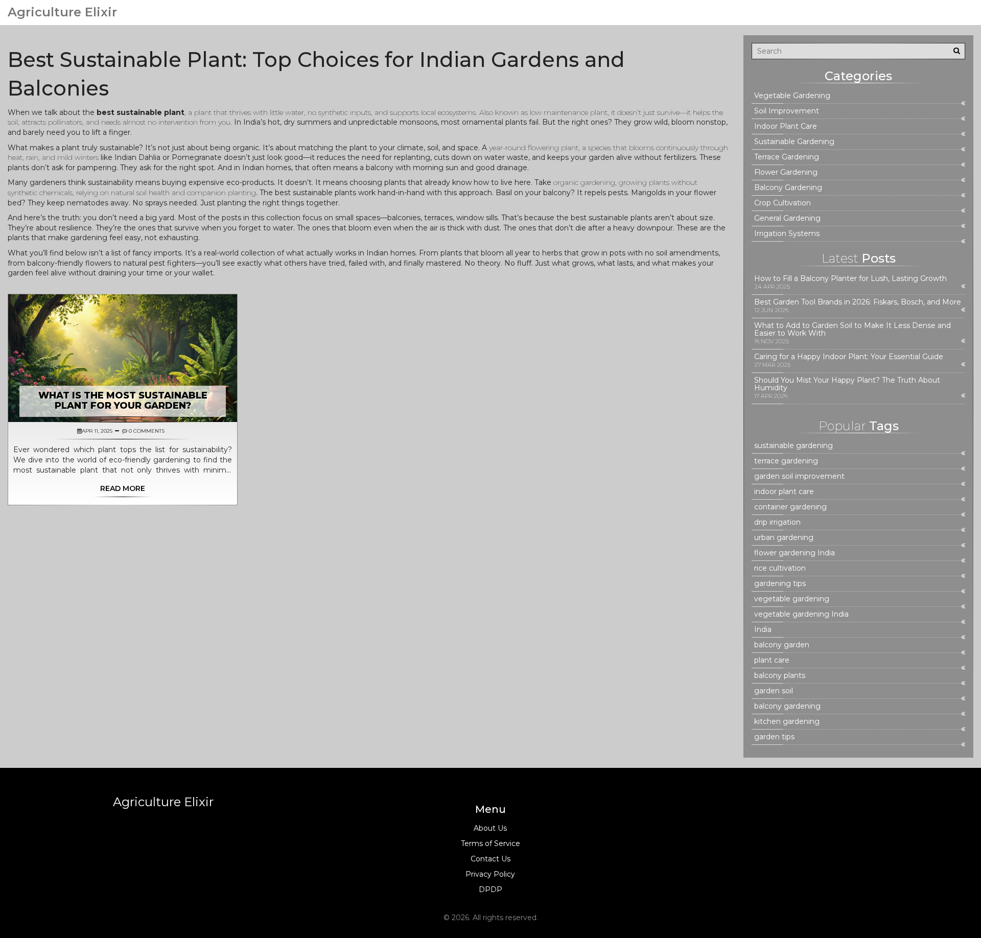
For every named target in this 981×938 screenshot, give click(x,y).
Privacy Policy (490, 874)
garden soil (773, 691)
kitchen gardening (787, 721)
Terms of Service (490, 843)
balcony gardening (787, 706)
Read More (122, 488)
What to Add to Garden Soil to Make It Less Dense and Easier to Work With (852, 329)
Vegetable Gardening (792, 96)
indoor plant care (784, 492)
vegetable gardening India (801, 614)
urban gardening (783, 538)
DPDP (490, 889)
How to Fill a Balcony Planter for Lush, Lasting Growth (850, 279)
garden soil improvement (799, 476)
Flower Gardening (786, 172)
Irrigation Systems (787, 234)
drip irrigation (777, 522)
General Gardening (787, 218)
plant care (771, 660)
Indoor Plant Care (785, 126)
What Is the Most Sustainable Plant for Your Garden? (122, 400)
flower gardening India (794, 553)
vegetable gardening (791, 599)
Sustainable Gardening (794, 142)
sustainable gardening (793, 446)
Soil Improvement (786, 111)
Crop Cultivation (782, 203)
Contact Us (490, 858)
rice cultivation (780, 568)
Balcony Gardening (788, 188)
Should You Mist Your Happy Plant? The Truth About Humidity (847, 384)
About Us (490, 828)
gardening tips (780, 584)
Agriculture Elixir (62, 12)
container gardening (790, 507)
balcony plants (779, 675)
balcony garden (781, 645)
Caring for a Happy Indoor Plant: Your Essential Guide (848, 357)
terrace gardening (786, 461)
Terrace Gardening (786, 157)
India (763, 630)
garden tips (774, 737)
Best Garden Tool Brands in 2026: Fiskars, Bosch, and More (857, 302)
